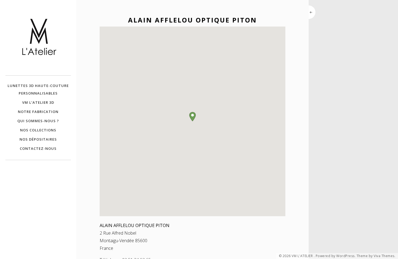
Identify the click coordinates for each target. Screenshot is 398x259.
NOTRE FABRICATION (38, 111)
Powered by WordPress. (336, 256)
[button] (192, 116)
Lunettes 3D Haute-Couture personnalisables (38, 89)
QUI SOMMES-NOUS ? (38, 120)
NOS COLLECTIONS (38, 130)
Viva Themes (384, 256)
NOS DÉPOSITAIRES (38, 139)
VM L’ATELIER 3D (38, 102)
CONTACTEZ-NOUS (38, 148)
